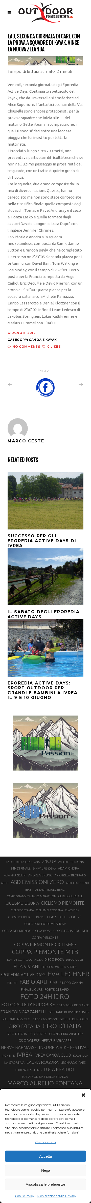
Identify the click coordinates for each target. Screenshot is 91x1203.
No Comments (26, 346)
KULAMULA (80, 1055)
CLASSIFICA (72, 910)
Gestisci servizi (45, 1142)
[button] (83, 1095)
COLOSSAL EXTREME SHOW (45, 924)
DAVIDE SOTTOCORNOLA (24, 959)
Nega (45, 1170)
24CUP (49, 861)
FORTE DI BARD (56, 989)
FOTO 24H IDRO (44, 996)
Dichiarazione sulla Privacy (56, 1196)
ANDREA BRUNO (40, 875)
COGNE (75, 917)
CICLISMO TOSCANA (49, 910)
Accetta (45, 1156)
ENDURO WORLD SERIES (58, 967)
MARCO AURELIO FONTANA (44, 1083)
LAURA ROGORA (43, 1062)
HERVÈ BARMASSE (57, 1041)
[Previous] (21, 384)
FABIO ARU (33, 981)
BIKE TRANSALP (35, 889)
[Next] (69, 384)
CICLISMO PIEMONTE (62, 902)
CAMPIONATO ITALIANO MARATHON (31, 896)
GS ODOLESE (29, 1040)
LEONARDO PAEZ (73, 1062)
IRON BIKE (8, 1055)
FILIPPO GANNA (71, 983)
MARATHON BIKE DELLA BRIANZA (45, 1076)
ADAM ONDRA (68, 868)
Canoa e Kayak (43, 340)
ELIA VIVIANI (26, 966)
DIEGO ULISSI (74, 959)
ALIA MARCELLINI (15, 875)
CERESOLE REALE (70, 896)
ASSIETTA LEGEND (77, 883)
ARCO (5, 883)
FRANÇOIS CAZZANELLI (23, 1011)
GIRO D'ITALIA (24, 1026)
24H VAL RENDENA (44, 868)
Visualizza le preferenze (45, 1184)
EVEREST (12, 982)
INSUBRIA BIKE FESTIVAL (64, 1047)
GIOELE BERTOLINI (74, 1019)
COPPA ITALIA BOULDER (70, 930)
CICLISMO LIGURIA (22, 903)
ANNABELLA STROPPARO (70, 875)
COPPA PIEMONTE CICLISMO (45, 944)
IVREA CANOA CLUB (52, 1055)
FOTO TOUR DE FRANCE (73, 1005)
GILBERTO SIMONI (45, 1019)
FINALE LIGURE (31, 989)
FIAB (53, 982)
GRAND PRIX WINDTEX (66, 1034)
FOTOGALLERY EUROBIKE (28, 1004)
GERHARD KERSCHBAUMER (69, 1012)
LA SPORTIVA (14, 1062)
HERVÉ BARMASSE (19, 1047)
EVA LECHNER (68, 973)
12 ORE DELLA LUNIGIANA (23, 861)
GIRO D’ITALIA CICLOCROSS (27, 1034)
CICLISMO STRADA (22, 910)
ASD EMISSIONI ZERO (37, 882)
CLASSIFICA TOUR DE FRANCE (26, 917)
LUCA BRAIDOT (59, 1069)
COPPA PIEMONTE (45, 937)
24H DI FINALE (21, 868)
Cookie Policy (24, 1196)
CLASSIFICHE (57, 917)
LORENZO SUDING (28, 1070)
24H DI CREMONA (71, 861)
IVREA (24, 1054)
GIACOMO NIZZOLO (16, 1019)
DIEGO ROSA (54, 959)
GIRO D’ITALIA (61, 1026)
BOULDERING (56, 889)
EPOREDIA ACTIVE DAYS (23, 974)
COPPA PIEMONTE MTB (45, 951)
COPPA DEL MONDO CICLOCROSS (26, 930)
